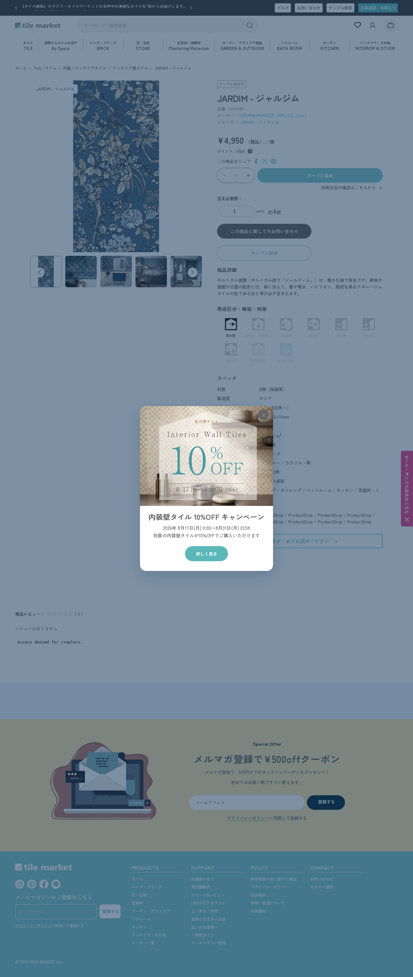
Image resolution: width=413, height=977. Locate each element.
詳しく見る (206, 554)
